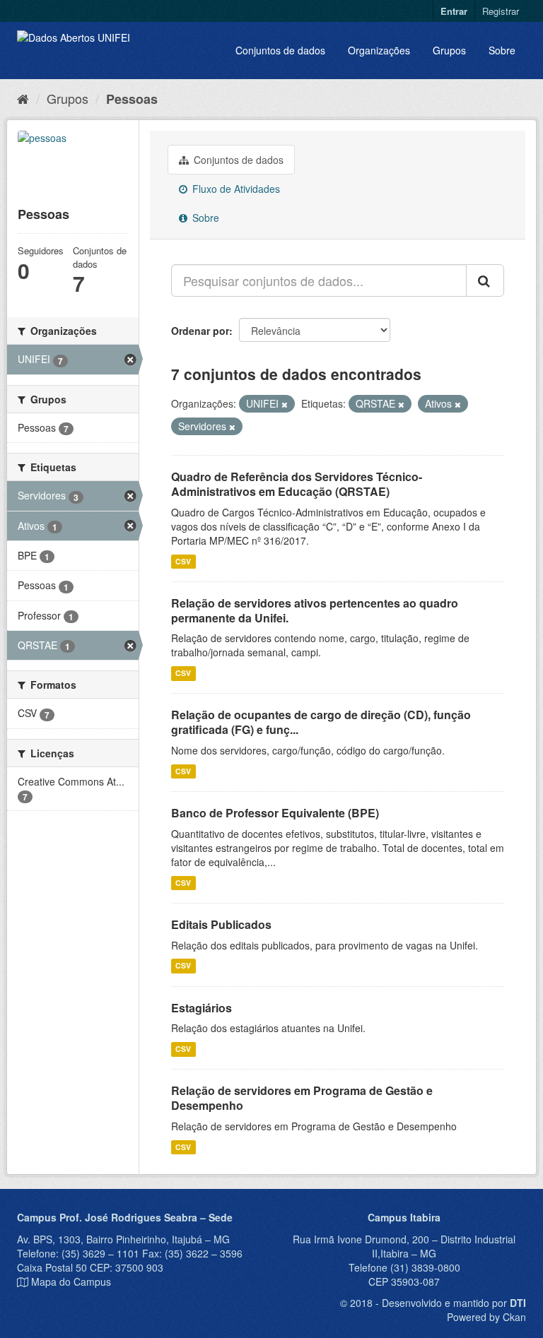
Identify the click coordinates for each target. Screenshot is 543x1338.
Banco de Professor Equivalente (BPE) (275, 813)
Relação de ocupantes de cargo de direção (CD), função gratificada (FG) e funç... (321, 722)
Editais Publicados (221, 924)
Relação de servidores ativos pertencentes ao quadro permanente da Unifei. (314, 610)
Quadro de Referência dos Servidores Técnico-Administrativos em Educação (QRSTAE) (296, 483)
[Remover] (284, 404)
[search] (485, 280)
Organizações (379, 50)
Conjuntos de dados (280, 50)
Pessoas (132, 99)
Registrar (500, 11)
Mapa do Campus (71, 1281)
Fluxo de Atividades (234, 189)
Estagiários (201, 1008)
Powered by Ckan (486, 1317)
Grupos (449, 50)
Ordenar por (200, 331)
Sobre (502, 50)
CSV (183, 561)
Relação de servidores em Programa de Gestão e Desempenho (302, 1097)
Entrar (453, 11)
